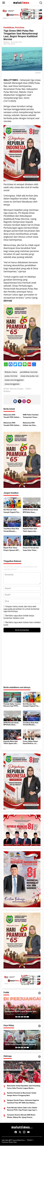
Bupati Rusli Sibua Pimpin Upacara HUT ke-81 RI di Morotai (11, 549)
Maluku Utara (11, 372)
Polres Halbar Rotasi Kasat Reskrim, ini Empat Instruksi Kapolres (30, 742)
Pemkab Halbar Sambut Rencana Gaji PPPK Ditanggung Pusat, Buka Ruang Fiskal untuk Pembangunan (12, 705)
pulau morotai (11, 376)
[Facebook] (15, 401)
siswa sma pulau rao (29, 376)
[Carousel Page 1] (16, 1016)
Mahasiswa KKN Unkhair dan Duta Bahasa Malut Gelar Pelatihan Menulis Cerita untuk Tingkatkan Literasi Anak (31, 424)
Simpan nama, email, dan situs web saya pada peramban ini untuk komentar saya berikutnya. (21, 609)
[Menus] (4, 3)
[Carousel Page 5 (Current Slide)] (28, 1016)
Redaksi (30, 1140)
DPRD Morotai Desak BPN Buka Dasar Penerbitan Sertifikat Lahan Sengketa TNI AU (31, 511)
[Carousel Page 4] (25, 1016)
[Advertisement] (22, 660)
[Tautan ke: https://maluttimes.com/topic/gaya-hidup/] (39, 1026)
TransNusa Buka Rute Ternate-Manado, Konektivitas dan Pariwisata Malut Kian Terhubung (11, 530)
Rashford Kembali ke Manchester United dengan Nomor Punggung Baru (21, 1094)
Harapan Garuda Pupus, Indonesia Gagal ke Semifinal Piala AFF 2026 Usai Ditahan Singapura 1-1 (23, 1101)
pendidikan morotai (28, 372)
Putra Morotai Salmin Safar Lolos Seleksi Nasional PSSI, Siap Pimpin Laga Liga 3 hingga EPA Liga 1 (22, 1109)
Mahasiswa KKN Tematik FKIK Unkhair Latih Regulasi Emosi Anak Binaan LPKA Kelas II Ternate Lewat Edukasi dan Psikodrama (11, 424)
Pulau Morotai (11, 44)
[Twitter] (19, 401)
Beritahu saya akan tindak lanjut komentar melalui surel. (19, 616)
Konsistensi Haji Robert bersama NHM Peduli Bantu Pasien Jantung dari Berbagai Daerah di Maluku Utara (21, 1043)
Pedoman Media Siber (9, 1142)
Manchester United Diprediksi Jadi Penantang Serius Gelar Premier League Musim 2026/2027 (23, 1087)
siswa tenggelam (12, 384)
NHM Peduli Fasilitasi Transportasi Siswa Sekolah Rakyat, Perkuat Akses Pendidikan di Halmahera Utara (31, 416)
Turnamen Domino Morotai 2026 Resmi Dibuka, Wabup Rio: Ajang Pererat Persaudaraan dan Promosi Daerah (21, 1116)
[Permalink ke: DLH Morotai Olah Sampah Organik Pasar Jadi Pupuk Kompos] (12, 502)
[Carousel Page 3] (22, 1016)
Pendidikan (9, 27)
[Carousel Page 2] (19, 1016)
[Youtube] (29, 401)
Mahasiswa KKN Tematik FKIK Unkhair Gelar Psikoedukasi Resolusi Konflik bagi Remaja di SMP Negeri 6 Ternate (12, 416)
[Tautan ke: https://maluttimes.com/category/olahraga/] (39, 1056)
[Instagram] (24, 401)
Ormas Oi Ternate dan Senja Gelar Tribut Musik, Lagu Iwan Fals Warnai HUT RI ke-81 (31, 549)
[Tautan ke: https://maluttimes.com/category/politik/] (39, 993)
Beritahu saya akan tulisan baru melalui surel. (22, 623)
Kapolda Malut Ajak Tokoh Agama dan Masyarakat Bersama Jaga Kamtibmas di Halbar (30, 530)
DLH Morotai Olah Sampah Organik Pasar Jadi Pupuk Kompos (12, 511)
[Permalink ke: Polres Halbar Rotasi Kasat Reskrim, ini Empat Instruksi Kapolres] (31, 734)
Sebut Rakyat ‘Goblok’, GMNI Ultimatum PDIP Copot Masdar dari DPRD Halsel (20, 1010)
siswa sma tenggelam (14, 380)
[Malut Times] (22, 2)
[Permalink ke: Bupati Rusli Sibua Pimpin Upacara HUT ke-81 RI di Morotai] (12, 541)
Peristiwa (19, 27)
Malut (5, 44)
